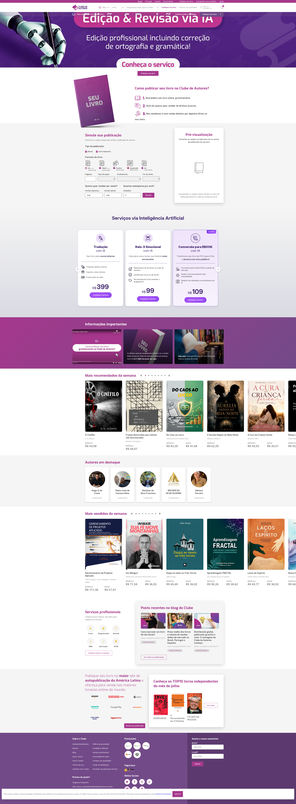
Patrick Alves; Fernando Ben (258, 577)
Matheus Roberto (213, 438)
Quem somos (77, 756)
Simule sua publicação (135, 726)
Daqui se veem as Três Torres (181, 573)
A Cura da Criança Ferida (260, 435)
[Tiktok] (149, 782)
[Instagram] (142, 782)
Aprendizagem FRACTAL (219, 573)
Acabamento (122, 174)
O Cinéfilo (90, 435)
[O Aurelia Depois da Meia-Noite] (225, 406)
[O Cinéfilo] (103, 406)
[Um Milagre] (144, 544)
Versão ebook (110, 191)
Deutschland (168, 1)
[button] (77, 269)
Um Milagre (132, 573)
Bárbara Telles (253, 438)
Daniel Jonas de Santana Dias (177, 438)
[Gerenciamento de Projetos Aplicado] (103, 544)
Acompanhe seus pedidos (206, 1)
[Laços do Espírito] (266, 544)
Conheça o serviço (101, 295)
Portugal (148, 1)
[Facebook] (134, 782)
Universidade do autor (101, 756)
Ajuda (221, 1)
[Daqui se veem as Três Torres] (184, 544)
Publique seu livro (186, 1)
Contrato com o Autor (80, 769)
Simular (148, 195)
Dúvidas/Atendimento (80, 744)
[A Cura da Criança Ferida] (266, 406)
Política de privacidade (101, 744)
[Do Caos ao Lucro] (184, 406)
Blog (74, 752)
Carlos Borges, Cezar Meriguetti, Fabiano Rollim (100, 580)
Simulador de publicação (105, 769)
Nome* (195, 743)
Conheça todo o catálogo (185, 14)
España (157, 1)
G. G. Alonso (89, 438)
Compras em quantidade (188, 7)
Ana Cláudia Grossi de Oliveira (218, 577)
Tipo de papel (103, 174)
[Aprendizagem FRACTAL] (225, 544)
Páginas (88, 174)
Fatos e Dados (77, 761)
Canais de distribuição (101, 765)
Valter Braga (171, 577)
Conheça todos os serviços (98, 653)
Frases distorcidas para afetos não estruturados (141, 436)
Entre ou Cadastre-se (207, 7)
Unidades (127, 191)
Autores (75, 748)
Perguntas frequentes (80, 782)
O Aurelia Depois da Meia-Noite (222, 435)
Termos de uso (78, 765)
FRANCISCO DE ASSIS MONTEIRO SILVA (141, 577)
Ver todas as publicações (154, 657)
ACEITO (178, 794)
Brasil (140, 1)
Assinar (197, 764)
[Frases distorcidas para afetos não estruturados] (144, 406)
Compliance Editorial (100, 748)
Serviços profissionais (101, 752)
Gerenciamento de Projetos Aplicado (99, 574)
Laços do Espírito (256, 573)
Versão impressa (92, 191)
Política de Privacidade (163, 794)
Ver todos (211, 705)
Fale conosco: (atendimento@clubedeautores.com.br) (92, 787)
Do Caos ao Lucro (175, 435)
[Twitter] (127, 782)
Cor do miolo (148, 174)
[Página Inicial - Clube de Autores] (79, 8)
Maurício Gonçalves (133, 441)
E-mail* (195, 752)
